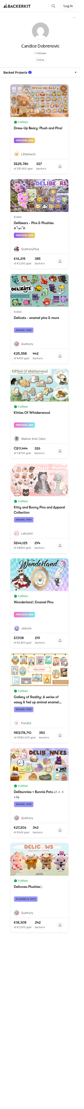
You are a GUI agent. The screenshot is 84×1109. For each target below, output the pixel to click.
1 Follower (40, 53)
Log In (68, 6)
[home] (17, 6)
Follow (40, 60)
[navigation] (40, 72)
